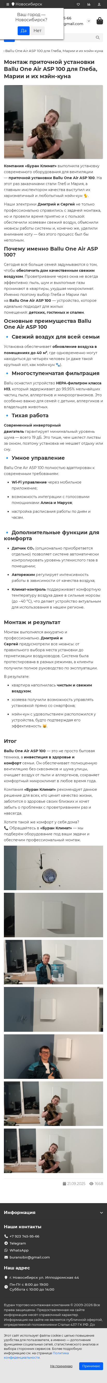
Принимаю (91, 1366)
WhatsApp (19, 1250)
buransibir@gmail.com (30, 1257)
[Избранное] (78, 4)
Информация (20, 1212)
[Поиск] (97, 37)
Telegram (18, 1243)
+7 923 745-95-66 (24, 1236)
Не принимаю (61, 1366)
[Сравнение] (89, 4)
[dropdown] (8, 4)
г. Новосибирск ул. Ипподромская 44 (44, 1277)
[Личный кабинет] (99, 4)
